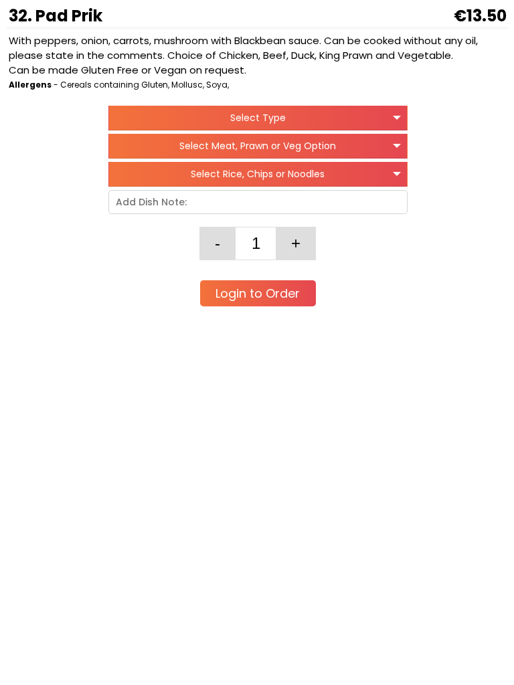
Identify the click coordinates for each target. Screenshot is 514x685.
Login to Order (258, 293)
